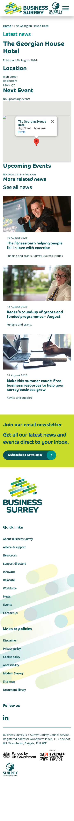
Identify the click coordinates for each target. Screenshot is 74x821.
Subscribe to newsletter (25, 454)
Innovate (9, 572)
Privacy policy (12, 649)
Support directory (14, 563)
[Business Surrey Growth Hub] (37, 495)
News (7, 596)
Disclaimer (10, 640)
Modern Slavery (13, 673)
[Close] (52, 121)
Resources (10, 555)
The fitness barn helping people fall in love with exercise (34, 245)
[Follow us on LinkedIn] (5, 717)
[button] (36, 142)
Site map (9, 681)
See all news (17, 187)
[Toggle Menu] (65, 8)
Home (7, 26)
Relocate (9, 580)
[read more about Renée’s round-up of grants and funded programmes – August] (37, 283)
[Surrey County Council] (10, 769)
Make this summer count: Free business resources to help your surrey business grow (35, 385)
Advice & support (14, 547)
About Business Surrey (18, 539)
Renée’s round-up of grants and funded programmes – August (35, 314)
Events (21, 132)
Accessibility (11, 665)
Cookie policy (11, 657)
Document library (14, 690)
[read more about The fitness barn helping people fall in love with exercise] (37, 214)
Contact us (10, 613)
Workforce (10, 588)
